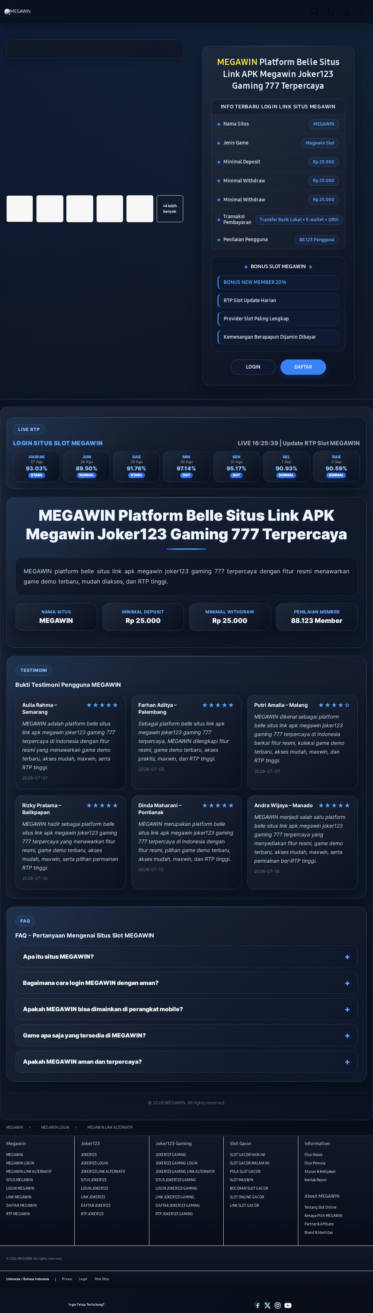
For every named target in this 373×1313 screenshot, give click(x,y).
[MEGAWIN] (22, 11)
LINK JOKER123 (93, 1197)
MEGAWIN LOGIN (20, 1163)
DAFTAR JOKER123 (95, 1206)
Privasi (67, 1279)
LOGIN (253, 367)
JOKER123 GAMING (171, 1155)
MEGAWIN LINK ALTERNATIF (29, 1172)
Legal (83, 1279)
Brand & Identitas (319, 1233)
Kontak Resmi (316, 1180)
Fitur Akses (314, 1155)
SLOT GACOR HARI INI (247, 1155)
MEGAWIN (14, 1155)
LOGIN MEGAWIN (20, 1188)
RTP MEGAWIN (18, 1214)
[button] (330, 12)
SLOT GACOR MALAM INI (250, 1163)
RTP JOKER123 (92, 1214)
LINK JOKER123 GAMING (175, 1197)
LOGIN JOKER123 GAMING (176, 1188)
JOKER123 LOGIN (94, 1163)
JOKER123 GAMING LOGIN (176, 1163)
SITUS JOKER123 (93, 1180)
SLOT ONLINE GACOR (247, 1197)
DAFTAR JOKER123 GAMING (178, 1206)
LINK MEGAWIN (18, 1197)
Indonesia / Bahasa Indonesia (27, 1279)
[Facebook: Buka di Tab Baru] (257, 1305)
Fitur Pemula (315, 1163)
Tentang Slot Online (320, 1207)
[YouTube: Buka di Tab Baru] (287, 1305)
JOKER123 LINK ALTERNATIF (103, 1172)
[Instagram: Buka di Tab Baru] (277, 1305)
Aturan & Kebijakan (320, 1172)
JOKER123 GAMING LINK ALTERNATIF (185, 1172)
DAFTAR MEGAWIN (21, 1206)
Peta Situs (102, 1279)
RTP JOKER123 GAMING (174, 1214)
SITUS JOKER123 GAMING (176, 1180)
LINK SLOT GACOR (244, 1206)
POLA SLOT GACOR (245, 1172)
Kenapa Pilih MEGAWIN (323, 1216)
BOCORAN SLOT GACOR (249, 1188)
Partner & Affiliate (319, 1224)
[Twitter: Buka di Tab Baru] (267, 1305)
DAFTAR (303, 367)
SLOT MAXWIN (241, 1180)
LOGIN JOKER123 (94, 1188)
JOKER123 (89, 1155)
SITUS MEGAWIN (19, 1180)
